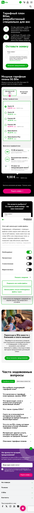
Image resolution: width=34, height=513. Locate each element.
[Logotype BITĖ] (5, 2)
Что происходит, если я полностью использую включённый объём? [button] (13, 402)
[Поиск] (30, 6)
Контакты (5, 497)
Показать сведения (21, 277)
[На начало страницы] (30, 448)
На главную (5, 482)
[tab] (17, 388)
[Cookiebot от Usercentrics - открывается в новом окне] (24, 219)
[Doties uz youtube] (14, 506)
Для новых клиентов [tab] (23, 381)
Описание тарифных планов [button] (14, 441)
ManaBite (27, 2)
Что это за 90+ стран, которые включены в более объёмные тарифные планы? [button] (16, 426)
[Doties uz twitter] (6, 506)
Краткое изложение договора (12, 185)
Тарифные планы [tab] (8, 381)
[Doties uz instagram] (10, 506)
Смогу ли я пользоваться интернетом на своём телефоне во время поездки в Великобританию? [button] (15, 417)
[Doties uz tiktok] (18, 506)
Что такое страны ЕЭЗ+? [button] (13, 409)
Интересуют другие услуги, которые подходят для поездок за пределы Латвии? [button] (15, 434)
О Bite (3, 492)
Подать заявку (16, 191)
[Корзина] (24, 2)
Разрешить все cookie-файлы (17, 283)
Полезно (4, 487)
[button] (21, 2)
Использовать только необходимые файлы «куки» (17, 291)
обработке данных (14, 60)
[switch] (29, 257)
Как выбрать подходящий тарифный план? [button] (14, 388)
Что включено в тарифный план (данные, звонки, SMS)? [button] (14, 395)
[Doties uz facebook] (2, 506)
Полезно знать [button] (26, 185)
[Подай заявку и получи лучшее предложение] (22, 508)
